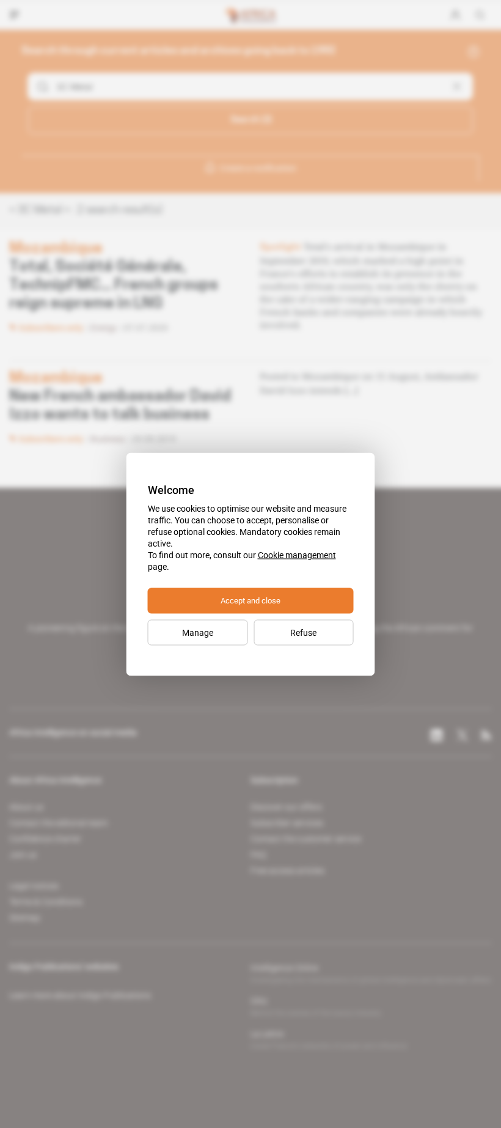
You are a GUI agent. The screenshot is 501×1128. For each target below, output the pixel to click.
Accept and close (250, 600)
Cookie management (297, 554)
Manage (197, 632)
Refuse (303, 632)
